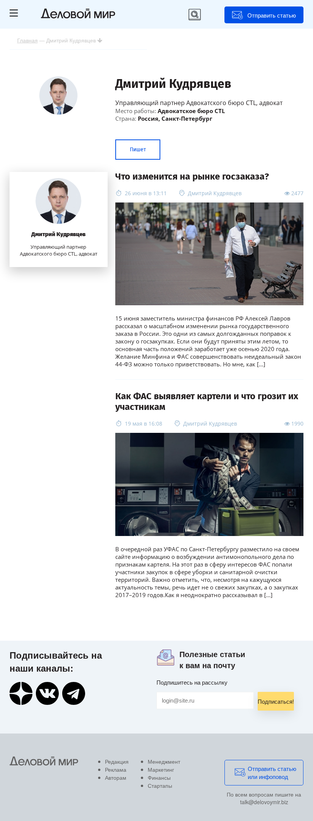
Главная (27, 40)
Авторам (115, 777)
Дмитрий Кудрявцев (58, 234)
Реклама (115, 769)
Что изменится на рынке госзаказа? (192, 176)
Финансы (159, 777)
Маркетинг (161, 769)
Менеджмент (164, 761)
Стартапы (160, 785)
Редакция (117, 761)
